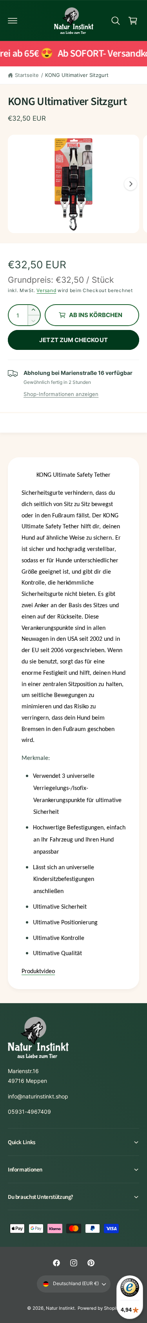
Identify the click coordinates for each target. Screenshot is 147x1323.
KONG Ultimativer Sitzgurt (77, 75)
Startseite (27, 75)
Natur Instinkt (60, 1308)
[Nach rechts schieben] (130, 184)
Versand (46, 290)
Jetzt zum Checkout (73, 340)
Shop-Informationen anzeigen (61, 394)
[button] (12, 20)
